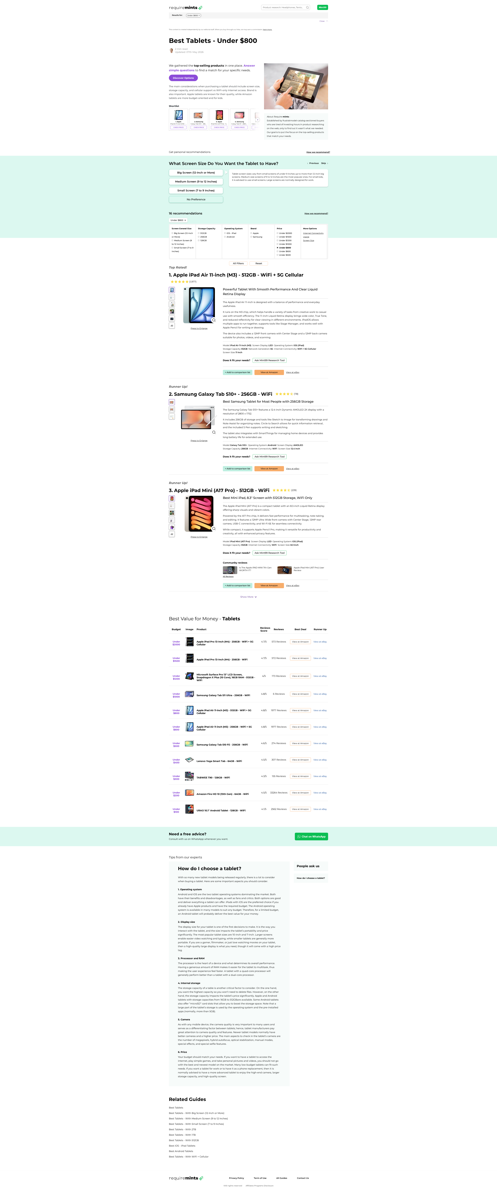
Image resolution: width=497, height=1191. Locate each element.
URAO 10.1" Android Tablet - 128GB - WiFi (221, 810)
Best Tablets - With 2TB (182, 1129)
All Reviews (228, 576)
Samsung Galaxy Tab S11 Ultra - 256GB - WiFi (223, 695)
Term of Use (260, 1178)
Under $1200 (285, 240)
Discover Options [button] (183, 78)
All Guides (281, 1178)
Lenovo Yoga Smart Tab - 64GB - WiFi (219, 761)
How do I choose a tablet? (311, 878)
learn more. (267, 29)
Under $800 (192, 15)
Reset (258, 263)
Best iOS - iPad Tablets (182, 1145)
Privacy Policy (236, 1178)
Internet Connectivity (313, 233)
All (172, 325)
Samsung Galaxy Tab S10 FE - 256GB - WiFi (222, 744)
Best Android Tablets (181, 1151)
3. (219, 490)
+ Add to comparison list (237, 372)
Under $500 (285, 255)
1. (236, 275)
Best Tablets (176, 1107)
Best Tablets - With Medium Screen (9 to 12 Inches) (198, 1118)
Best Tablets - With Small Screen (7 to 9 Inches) (196, 1124)
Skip (323, 163)
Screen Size (308, 240)
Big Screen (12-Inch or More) (196, 172)
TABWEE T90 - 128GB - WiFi (213, 777)
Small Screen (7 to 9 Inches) (196, 190)
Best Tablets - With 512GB (184, 1140)
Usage (306, 237)
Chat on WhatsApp (314, 836)
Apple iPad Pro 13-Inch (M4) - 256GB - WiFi (222, 659)
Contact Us (303, 1178)
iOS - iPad (231, 233)
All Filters (238, 263)
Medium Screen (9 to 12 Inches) (196, 181)
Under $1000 (285, 244)
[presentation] (171, 120)
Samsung (257, 237)
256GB (203, 237)
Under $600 (285, 251)
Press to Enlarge (199, 328)
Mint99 (322, 7)
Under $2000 (285, 233)
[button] (248, 21)
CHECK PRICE (178, 127)
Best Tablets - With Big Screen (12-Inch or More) (196, 1113)
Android (230, 237)
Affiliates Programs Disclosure (259, 1186)
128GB (203, 240)
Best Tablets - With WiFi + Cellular (189, 1156)
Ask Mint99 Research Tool (270, 360)
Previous (314, 163)
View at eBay (292, 372)
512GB (203, 233)
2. (220, 394)
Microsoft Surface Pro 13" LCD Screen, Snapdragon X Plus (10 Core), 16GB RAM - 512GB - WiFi (226, 677)
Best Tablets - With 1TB (182, 1134)
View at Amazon (269, 372)
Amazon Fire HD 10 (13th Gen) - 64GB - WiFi (223, 794)
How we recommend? (318, 152)
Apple (255, 233)
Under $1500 (285, 237)
